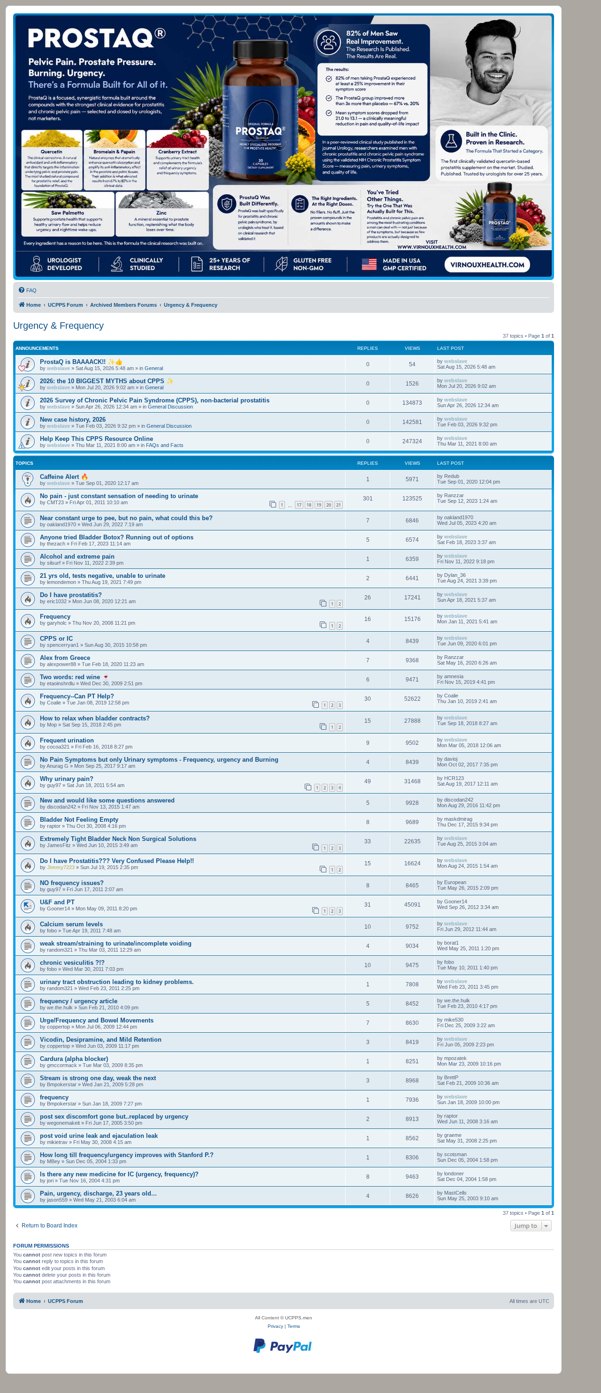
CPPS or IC (56, 638)
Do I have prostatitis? (71, 594)
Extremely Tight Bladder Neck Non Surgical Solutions (118, 838)
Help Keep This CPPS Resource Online (96, 438)
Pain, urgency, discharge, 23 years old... (98, 1193)
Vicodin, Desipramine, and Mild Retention (101, 1039)
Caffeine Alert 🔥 (64, 476)
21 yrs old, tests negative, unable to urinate (102, 575)
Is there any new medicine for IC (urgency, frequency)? (119, 1174)
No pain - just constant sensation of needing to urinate (119, 496)
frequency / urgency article (78, 1001)
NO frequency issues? (72, 882)
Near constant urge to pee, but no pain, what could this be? (126, 518)
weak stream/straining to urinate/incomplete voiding (116, 943)
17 (299, 505)
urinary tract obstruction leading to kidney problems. (117, 981)
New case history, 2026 (73, 419)
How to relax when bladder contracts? (95, 718)
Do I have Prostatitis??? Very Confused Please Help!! (117, 860)
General (154, 368)
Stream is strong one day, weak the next (98, 1078)
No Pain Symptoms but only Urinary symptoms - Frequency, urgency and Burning (159, 759)
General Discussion (170, 406)
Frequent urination (67, 740)
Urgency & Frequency (58, 325)
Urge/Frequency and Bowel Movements (97, 1020)
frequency (54, 1097)
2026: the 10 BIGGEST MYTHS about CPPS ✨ (107, 381)
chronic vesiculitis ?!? (72, 962)
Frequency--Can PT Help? (77, 696)
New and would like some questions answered (107, 800)
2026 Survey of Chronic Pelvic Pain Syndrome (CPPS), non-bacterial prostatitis (155, 400)
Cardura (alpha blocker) (74, 1058)
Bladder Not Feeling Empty (79, 819)
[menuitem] (27, 290)
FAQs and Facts (165, 445)
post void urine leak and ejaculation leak (99, 1135)
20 (328, 505)
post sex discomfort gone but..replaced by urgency (114, 1116)
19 (318, 505)
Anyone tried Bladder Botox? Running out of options (116, 537)
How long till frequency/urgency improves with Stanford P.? (127, 1154)
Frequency (55, 616)
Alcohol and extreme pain (77, 556)
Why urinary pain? (66, 778)
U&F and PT (57, 902)
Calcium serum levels (71, 924)
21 (338, 505)
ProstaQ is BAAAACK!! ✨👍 (81, 361)
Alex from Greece (65, 657)
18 (309, 505)
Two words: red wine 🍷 (74, 677)
